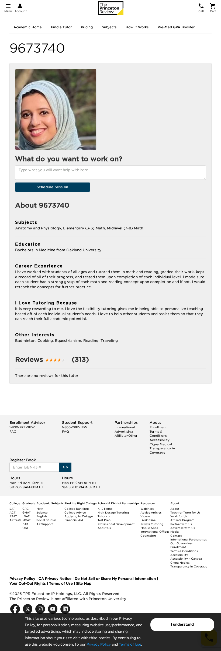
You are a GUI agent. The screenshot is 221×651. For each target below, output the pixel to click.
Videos (145, 516)
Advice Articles (150, 512)
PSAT (13, 516)
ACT (12, 512)
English (41, 516)
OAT (25, 527)
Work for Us (178, 516)
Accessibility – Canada (186, 558)
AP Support (44, 524)
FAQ (12, 431)
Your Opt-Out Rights (27, 583)
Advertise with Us (182, 527)
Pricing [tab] (87, 27)
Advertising (124, 431)
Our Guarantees (181, 543)
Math (39, 508)
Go (65, 467)
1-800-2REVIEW (22, 427)
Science (41, 512)
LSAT (26, 516)
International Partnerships (188, 539)
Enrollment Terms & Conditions (158, 431)
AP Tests (15, 520)
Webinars (147, 508)
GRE (25, 508)
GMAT (26, 512)
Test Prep (104, 520)
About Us (104, 527)
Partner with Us (181, 524)
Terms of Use (130, 644)
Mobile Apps (149, 527)
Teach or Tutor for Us (185, 512)
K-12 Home (105, 508)
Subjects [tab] (109, 27)
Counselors (148, 535)
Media (174, 531)
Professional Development (116, 524)
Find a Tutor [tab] (61, 27)
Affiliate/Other (126, 436)
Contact (176, 535)
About (174, 508)
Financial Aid (73, 520)
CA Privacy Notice (55, 579)
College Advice (75, 512)
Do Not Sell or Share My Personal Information (115, 579)
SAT (12, 508)
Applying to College (78, 516)
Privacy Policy (99, 644)
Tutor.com (105, 516)
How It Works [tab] (137, 27)
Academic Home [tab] (27, 27)
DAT (25, 524)
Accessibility (160, 440)
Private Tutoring (151, 524)
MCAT (26, 520)
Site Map (83, 583)
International (125, 427)
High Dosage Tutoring (113, 512)
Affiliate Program (182, 520)
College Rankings (76, 508)
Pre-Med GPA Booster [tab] (176, 27)
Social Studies (46, 520)
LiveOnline (148, 520)
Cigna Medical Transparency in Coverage (162, 448)
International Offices (154, 531)
